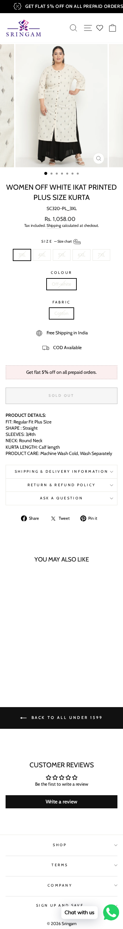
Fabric (61, 302)
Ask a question (61, 498)
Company (60, 885)
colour (61, 272)
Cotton (61, 313)
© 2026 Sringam (61, 923)
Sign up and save (60, 905)
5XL (61, 254)
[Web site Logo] (24, 28)
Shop (60, 845)
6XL (81, 254)
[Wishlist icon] (100, 28)
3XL (22, 254)
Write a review (61, 801)
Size (57, 241)
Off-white (61, 284)
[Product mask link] (27, 604)
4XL (42, 254)
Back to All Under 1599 (66, 717)
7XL (101, 254)
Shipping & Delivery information (62, 471)
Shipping (54, 225)
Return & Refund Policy (62, 485)
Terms (59, 865)
